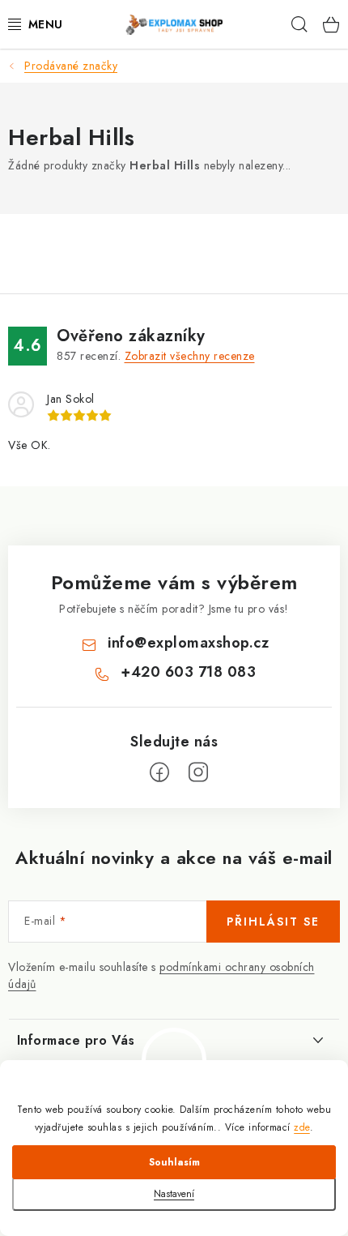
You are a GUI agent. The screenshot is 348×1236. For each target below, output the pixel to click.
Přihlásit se (273, 921)
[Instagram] (198, 772)
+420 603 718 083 (188, 671)
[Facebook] (159, 772)
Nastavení (174, 1194)
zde (302, 1127)
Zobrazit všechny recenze (190, 356)
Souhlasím (174, 1162)
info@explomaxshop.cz (188, 642)
